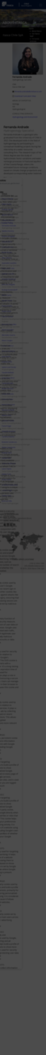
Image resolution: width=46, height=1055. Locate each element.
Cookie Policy (7, 222)
